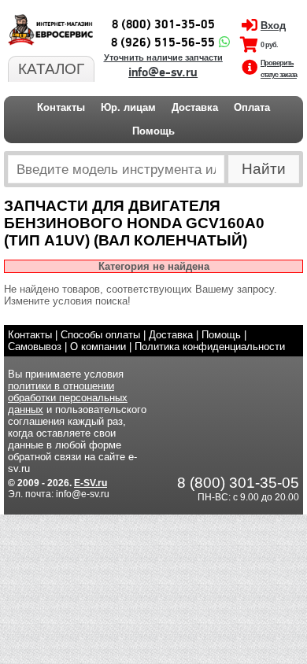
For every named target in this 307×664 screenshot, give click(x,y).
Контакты (61, 107)
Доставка (195, 107)
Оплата (252, 107)
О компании (98, 346)
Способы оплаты (100, 335)
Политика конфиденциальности (210, 346)
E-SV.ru (90, 483)
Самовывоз (34, 346)
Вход (273, 25)
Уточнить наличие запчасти (163, 57)
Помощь (153, 131)
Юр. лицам (128, 107)
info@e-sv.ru (163, 72)
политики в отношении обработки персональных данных (68, 397)
